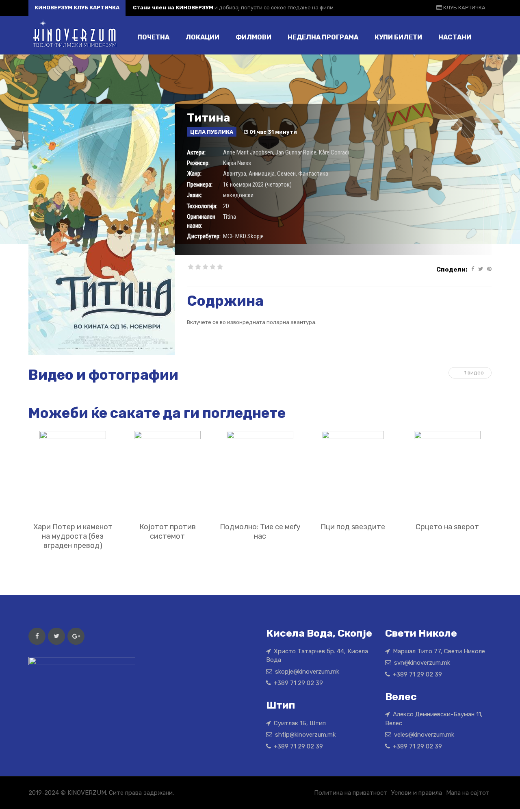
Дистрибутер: (204, 236)
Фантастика (313, 173)
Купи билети (398, 37)
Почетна (153, 37)
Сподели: (451, 269)
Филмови (253, 37)
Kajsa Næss (237, 163)
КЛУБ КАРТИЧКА (463, 7)
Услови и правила (416, 792)
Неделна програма (323, 37)
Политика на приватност (350, 792)
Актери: (196, 152)
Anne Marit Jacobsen (248, 152)
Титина (208, 117)
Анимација (262, 173)
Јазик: (194, 195)
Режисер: (198, 163)
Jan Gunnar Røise (295, 152)
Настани (454, 37)
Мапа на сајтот (468, 792)
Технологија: (202, 206)
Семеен (286, 173)
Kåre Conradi (334, 152)
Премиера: (199, 184)
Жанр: (194, 173)
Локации (202, 37)
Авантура (234, 173)
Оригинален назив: (201, 221)
